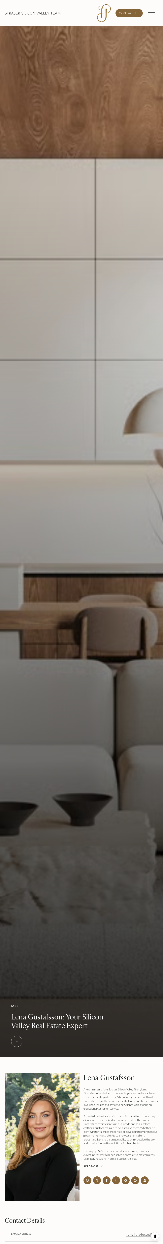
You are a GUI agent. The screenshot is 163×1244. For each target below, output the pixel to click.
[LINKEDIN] (116, 1180)
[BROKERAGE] (135, 1180)
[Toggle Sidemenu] (151, 13)
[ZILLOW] (145, 1180)
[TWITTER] (97, 1180)
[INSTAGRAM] (87, 1180)
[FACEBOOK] (107, 1180)
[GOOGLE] (126, 1180)
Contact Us (129, 13)
